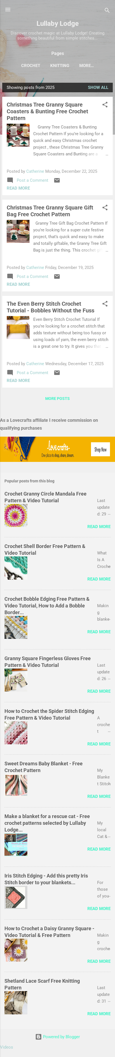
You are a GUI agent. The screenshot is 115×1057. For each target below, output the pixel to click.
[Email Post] (57, 182)
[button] (105, 105)
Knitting (59, 65)
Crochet (30, 65)
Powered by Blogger (61, 1036)
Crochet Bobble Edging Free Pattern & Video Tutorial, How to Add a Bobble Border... (47, 605)
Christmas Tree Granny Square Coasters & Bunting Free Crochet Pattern (47, 111)
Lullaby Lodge (58, 23)
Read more (18, 188)
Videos (6, 1047)
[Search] (107, 11)
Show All (98, 87)
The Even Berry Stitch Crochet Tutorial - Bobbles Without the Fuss (50, 307)
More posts (57, 398)
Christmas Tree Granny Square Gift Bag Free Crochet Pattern (50, 211)
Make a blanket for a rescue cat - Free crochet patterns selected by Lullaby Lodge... (47, 823)
